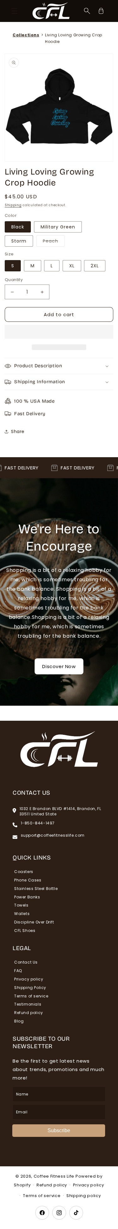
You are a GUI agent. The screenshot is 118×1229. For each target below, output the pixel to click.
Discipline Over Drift (34, 922)
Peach (54, 242)
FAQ (18, 970)
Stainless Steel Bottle (36, 888)
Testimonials (27, 1004)
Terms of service (31, 996)
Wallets (22, 913)
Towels (21, 905)
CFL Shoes (24, 930)
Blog (19, 1021)
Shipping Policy (30, 987)
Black (17, 227)
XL (72, 266)
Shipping (13, 205)
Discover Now (59, 666)
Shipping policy (83, 1196)
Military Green (58, 227)
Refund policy (28, 1012)
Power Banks (27, 897)
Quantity (14, 280)
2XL (95, 266)
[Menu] (14, 11)
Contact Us (26, 962)
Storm (18, 241)
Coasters (23, 871)
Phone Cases (28, 880)
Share (18, 431)
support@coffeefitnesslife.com (53, 835)
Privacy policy (28, 979)
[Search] (87, 11)
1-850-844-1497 (38, 823)
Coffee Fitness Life (54, 1176)
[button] (59, 332)
